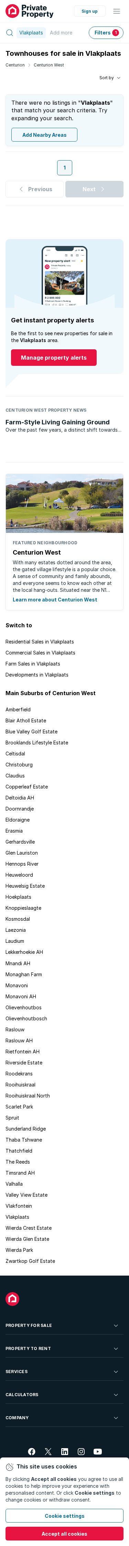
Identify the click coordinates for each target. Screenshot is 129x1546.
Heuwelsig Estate (25, 886)
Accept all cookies (64, 1534)
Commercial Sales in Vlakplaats (40, 653)
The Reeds (18, 1162)
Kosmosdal (18, 919)
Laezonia (16, 930)
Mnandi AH (18, 963)
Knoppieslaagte (23, 908)
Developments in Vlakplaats (37, 675)
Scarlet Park (19, 1107)
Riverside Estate (24, 1062)
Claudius (15, 776)
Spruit (12, 1118)
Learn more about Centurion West (55, 599)
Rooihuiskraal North (28, 1096)
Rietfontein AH (23, 1051)
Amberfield (18, 709)
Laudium (15, 941)
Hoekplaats (18, 897)
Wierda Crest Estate (29, 1228)
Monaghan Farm (24, 974)
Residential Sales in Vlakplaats (40, 642)
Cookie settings (65, 1516)
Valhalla (14, 1184)
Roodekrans (19, 1073)
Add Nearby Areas (44, 135)
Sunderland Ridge (26, 1129)
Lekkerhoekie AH (24, 952)
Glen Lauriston (22, 853)
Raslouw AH (19, 1040)
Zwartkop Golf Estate (30, 1261)
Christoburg (19, 764)
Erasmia (14, 831)
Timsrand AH (20, 1173)
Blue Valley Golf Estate (31, 731)
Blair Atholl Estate (26, 720)
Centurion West (49, 65)
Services (17, 1371)
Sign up (90, 11)
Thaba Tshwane (24, 1140)
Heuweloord (19, 875)
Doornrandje (20, 809)
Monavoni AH (21, 996)
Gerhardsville (20, 842)
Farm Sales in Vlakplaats (33, 664)
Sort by (106, 77)
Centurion (15, 65)
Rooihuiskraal (20, 1085)
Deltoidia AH (20, 798)
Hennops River (22, 864)
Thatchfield (19, 1151)
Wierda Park (19, 1250)
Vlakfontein (19, 1206)
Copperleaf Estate (27, 787)
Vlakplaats (17, 1217)
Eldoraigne (18, 820)
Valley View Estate (26, 1195)
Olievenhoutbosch (26, 1018)
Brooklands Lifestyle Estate (37, 742)
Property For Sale (29, 1325)
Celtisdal (15, 753)
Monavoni (17, 985)
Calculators (22, 1394)
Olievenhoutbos (24, 1007)
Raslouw (15, 1029)
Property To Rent (28, 1348)
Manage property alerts (54, 357)
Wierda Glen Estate (27, 1239)
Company (17, 1417)
